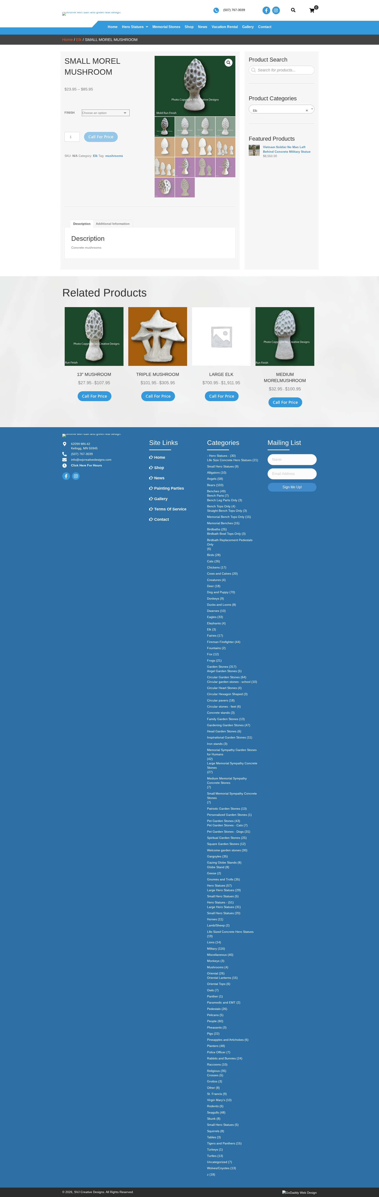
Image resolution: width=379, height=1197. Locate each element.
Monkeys (213, 961)
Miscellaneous (217, 954)
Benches (213, 491)
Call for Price (100, 136)
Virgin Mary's (216, 1100)
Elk (79, 39)
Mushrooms (215, 967)
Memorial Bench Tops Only (225, 517)
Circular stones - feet (221, 706)
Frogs (211, 660)
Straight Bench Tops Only (224, 510)
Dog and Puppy (218, 592)
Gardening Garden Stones (225, 725)
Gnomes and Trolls (220, 879)
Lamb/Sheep (216, 925)
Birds (210, 555)
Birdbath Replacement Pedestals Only (229, 542)
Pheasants (214, 1027)
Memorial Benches (220, 523)
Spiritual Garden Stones (223, 837)
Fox (209, 654)
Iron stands (215, 743)
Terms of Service (169, 509)
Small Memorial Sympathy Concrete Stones (232, 796)
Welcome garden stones (224, 850)
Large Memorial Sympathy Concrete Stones (232, 765)
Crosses (212, 1075)
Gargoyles (214, 856)
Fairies (211, 635)
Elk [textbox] (280, 110)
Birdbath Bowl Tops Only (224, 533)
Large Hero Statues (220, 890)
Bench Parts (215, 495)
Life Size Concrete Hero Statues (229, 460)
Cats (210, 561)
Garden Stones (217, 666)
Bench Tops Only (219, 506)
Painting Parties (168, 488)
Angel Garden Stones (222, 671)
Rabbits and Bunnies (221, 1058)
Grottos (212, 1081)
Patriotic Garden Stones (223, 808)
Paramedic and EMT (221, 1002)
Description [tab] (82, 223)
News (158, 478)
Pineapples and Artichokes (225, 1039)
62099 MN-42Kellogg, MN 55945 (84, 446)
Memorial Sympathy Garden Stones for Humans (232, 752)
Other (211, 1087)
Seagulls (213, 1112)
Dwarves (213, 611)
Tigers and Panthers (221, 1143)
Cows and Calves (219, 573)
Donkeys (213, 598)
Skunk (211, 1118)
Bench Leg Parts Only (222, 500)
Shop (158, 468)
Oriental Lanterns (219, 977)
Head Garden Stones (221, 731)
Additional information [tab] (113, 223)
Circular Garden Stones (223, 677)
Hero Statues (216, 885)
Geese (211, 873)
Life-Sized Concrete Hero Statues (230, 931)
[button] (228, 63)
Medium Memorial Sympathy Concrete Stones (227, 780)
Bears (211, 485)
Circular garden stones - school (228, 681)
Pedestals (214, 1009)
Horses (212, 919)
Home (67, 39)
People (212, 1021)
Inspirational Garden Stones (226, 737)
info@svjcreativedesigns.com (91, 459)
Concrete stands (218, 712)
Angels (211, 478)
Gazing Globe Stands (222, 862)
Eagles (211, 617)
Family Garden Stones (222, 719)
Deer (210, 586)
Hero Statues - (217, 902)
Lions (211, 942)
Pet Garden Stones (220, 821)
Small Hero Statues (220, 466)
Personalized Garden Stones (227, 814)
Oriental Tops (216, 984)
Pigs (210, 1033)
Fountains (214, 648)
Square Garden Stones (223, 844)
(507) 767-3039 (234, 10)
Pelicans (213, 1015)
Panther (212, 996)
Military (212, 948)
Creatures (214, 580)
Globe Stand (215, 867)
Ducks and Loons (219, 604)
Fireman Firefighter (220, 642)
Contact (161, 519)
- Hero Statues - (218, 455)
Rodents (213, 1106)
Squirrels (213, 1131)
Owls (210, 990)
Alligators (213, 472)
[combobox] (282, 109)
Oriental (212, 973)
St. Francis (214, 1094)
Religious (213, 1071)
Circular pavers (217, 700)
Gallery (160, 499)
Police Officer (216, 1052)
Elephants (214, 623)
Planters (212, 1046)
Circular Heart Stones (222, 688)
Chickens (213, 567)
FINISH (69, 112)
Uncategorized (217, 1162)
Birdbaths (213, 529)
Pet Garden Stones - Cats (225, 825)
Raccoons (214, 1064)
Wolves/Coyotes (218, 1168)
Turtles (211, 1156)
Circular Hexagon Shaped (225, 694)
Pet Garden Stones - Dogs (225, 831)
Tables (211, 1137)
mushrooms (114, 156)
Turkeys (212, 1149)
